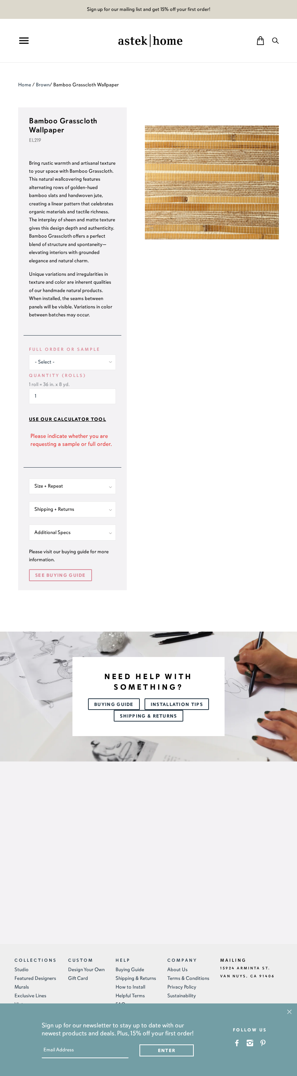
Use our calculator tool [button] (67, 419)
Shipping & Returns (148, 716)
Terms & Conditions (188, 978)
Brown (43, 85)
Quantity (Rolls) (57, 375)
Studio (21, 969)
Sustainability (181, 996)
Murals (21, 987)
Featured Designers (35, 978)
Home (24, 85)
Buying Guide (114, 704)
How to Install (130, 987)
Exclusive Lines (30, 996)
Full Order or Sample (64, 349)
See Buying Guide (60, 575)
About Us (177, 969)
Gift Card (78, 978)
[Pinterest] (263, 1043)
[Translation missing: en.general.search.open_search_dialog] (275, 40)
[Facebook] (237, 1043)
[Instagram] (250, 1043)
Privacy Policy (181, 987)
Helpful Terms (130, 996)
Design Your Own (86, 969)
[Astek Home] (150, 39)
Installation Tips (177, 704)
